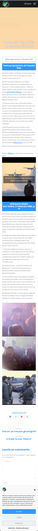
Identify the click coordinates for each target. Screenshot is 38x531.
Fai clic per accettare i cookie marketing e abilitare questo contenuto (19, 179)
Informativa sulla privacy (22, 528)
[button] (35, 490)
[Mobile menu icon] (34, 3)
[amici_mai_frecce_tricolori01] (19, 320)
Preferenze (19, 523)
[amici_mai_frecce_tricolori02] (19, 354)
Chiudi (19, 517)
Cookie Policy (11, 528)
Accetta (19, 511)
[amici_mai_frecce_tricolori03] (19, 388)
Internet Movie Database (13, 92)
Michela (10, 153)
